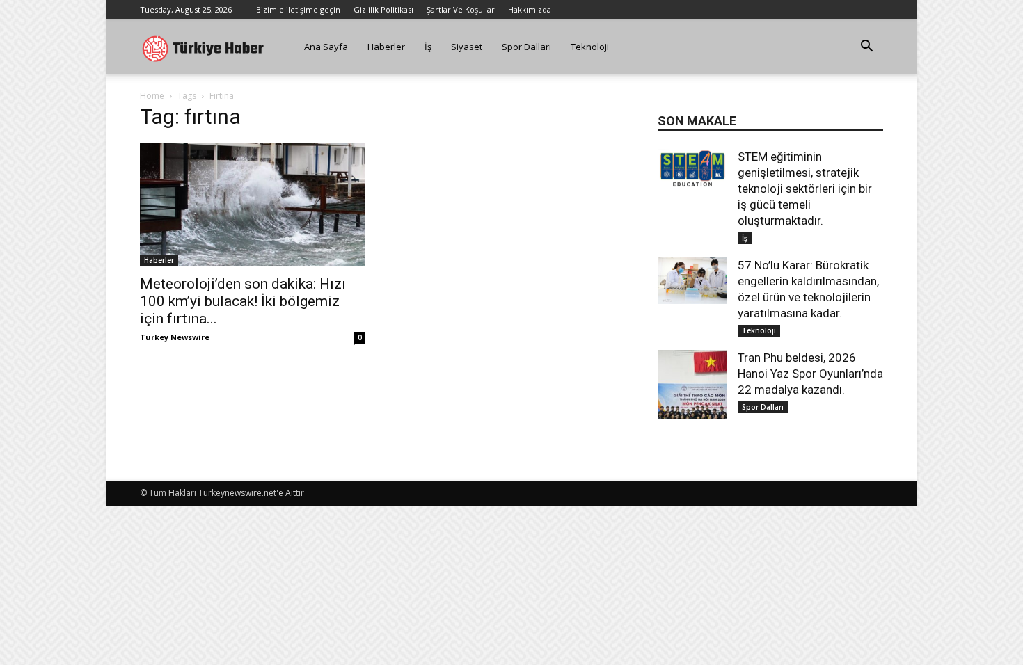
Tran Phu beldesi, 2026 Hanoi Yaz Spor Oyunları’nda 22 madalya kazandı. (810, 373)
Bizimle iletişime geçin (298, 9)
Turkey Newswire (174, 337)
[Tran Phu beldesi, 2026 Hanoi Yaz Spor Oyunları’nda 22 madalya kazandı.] (692, 384)
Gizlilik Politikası (383, 9)
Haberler (386, 46)
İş (428, 46)
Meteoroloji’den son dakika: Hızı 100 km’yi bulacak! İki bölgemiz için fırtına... (243, 301)
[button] (866, 47)
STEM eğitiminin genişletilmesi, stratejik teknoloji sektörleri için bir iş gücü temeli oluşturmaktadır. (805, 188)
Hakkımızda (529, 9)
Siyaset (466, 46)
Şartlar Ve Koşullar (461, 9)
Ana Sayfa (326, 46)
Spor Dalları (526, 46)
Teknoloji (590, 46)
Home (152, 96)
